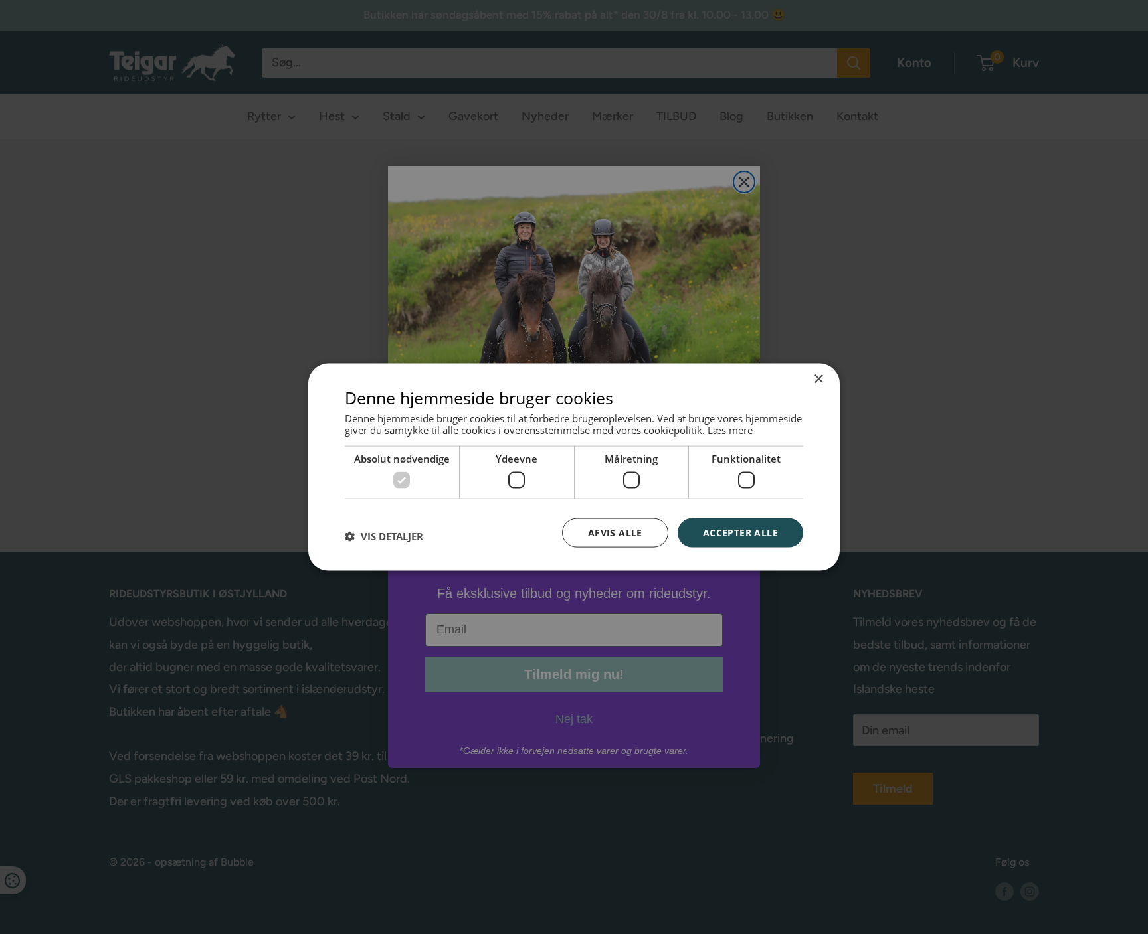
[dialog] (574, 467)
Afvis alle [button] (615, 532)
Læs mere (730, 430)
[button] (384, 535)
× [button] (818, 379)
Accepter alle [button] (740, 532)
